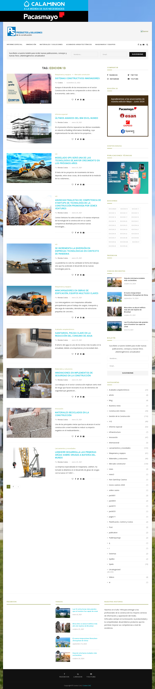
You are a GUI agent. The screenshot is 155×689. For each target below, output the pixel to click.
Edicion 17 (123, 217)
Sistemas (128, 553)
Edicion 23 (123, 225)
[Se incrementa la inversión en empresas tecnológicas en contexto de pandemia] (29, 258)
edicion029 (112, 209)
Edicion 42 (112, 242)
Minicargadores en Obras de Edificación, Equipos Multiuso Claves (76, 292)
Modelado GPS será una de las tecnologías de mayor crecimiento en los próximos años (77, 161)
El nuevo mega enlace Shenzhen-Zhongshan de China (136, 294)
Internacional (128, 442)
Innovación (31, 45)
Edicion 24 (135, 225)
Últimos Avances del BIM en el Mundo (76, 118)
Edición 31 (135, 242)
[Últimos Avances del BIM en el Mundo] (29, 128)
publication (128, 532)
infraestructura (128, 432)
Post (128, 527)
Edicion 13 (123, 213)
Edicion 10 (124, 209)
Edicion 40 (135, 238)
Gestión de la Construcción (128, 416)
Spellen (128, 559)
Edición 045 (124, 242)
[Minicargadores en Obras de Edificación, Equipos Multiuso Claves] (29, 301)
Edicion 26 (123, 229)
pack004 (128, 501)
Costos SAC (87, 685)
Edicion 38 (123, 238)
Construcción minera (128, 411)
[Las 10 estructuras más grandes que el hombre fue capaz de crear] (114, 326)
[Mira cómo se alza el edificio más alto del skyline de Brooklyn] (114, 311)
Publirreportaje (128, 538)
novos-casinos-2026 (128, 485)
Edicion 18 (135, 217)
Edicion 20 (123, 221)
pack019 (128, 506)
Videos (128, 577)
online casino (128, 490)
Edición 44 (123, 246)
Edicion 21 (135, 221)
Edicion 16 (112, 217)
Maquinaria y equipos (105, 45)
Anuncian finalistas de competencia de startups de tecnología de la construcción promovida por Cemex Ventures (78, 204)
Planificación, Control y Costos (128, 522)
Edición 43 (112, 246)
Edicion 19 (112, 221)
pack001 (128, 495)
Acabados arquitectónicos (79, 45)
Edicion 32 (123, 234)
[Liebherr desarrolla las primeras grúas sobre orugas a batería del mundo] (29, 462)
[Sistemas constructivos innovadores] (29, 89)
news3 (128, 474)
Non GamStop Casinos (128, 479)
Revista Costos (63, 122)
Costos (60, 83)
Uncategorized (114, 569)
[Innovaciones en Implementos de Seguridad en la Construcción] (29, 383)
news (128, 469)
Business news (128, 406)
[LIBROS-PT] (127, 163)
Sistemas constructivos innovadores (77, 78)
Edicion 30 (112, 234)
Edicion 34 (135, 234)
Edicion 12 (112, 213)
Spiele (128, 564)
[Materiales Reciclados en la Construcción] (29, 423)
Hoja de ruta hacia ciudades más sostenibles (134, 279)
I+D (56, 154)
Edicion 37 (112, 238)
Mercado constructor (82, 75)
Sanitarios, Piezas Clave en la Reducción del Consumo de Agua (73, 334)
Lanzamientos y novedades (65, 448)
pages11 (128, 517)
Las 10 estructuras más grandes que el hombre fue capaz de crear (136, 324)
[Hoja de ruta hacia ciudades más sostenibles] (114, 282)
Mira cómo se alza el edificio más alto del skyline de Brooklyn (134, 310)
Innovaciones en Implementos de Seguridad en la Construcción (74, 374)
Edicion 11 (135, 209)
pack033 (128, 511)
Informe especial (14, 45)
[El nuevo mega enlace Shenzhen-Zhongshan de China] (114, 297)
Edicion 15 (135, 213)
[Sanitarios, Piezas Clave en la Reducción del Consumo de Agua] (29, 343)
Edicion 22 (112, 225)
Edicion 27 (135, 229)
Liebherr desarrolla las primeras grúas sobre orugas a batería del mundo (75, 455)
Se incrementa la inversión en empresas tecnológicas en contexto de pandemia (77, 251)
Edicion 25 (112, 229)
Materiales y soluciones (51, 45)
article (128, 395)
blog (128, 400)
